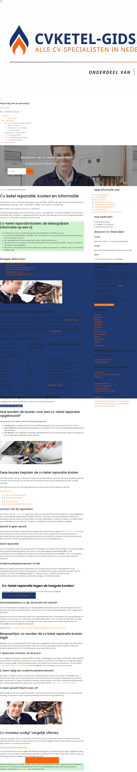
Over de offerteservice (103, 386)
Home (6, 116)
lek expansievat (56, 331)
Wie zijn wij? (12, 118)
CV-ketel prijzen (100, 197)
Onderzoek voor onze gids (104, 391)
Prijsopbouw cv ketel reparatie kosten (20, 267)
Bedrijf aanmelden (101, 362)
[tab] (42, 491)
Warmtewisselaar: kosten (15, 265)
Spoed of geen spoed (14, 497)
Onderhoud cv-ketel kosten (14, 133)
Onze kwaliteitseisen (102, 388)
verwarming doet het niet (55, 628)
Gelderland (98, 322)
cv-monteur (20, 514)
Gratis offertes (9, 142)
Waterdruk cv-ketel (55, 385)
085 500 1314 (5, 108)
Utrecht (97, 337)
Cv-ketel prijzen (14, 130)
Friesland (97, 320)
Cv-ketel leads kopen (102, 360)
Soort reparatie (11, 501)
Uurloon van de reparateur (15, 495)
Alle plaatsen (99, 345)
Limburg (97, 329)
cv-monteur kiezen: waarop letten (13, 665)
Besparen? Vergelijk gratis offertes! (19, 274)
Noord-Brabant (100, 332)
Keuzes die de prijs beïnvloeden (18, 269)
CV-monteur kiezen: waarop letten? (18, 123)
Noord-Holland (100, 334)
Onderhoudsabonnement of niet (18, 504)
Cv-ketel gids (9, 120)
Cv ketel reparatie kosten (17, 137)
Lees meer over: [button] (6, 491)
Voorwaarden (99, 403)
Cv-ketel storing (14, 135)
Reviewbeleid (110, 406)
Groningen (98, 324)
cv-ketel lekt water (18, 628)
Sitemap (110, 401)
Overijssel (97, 327)
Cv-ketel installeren (15, 140)
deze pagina (22, 769)
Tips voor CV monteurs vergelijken (107, 375)
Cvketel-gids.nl (100, 401)
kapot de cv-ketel (70, 320)
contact (119, 403)
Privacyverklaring (121, 401)
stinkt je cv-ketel (71, 531)
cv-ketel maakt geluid (34, 628)
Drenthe (97, 315)
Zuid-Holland (99, 339)
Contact (97, 377)
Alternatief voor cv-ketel (17, 128)
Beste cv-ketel (13, 125)
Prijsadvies (98, 397)
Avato (120, 286)
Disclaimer (110, 403)
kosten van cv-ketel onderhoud (63, 683)
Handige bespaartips (14, 272)
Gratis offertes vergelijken (11, 406)
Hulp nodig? (99, 372)
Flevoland (98, 317)
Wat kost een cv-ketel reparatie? (18, 263)
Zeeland (97, 341)
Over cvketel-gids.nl (102, 383)
